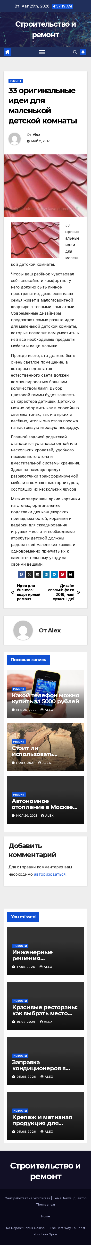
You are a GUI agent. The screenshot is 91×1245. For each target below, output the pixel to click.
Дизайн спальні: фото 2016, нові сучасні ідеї (61, 592)
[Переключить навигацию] (42, 52)
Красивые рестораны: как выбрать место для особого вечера (44, 1013)
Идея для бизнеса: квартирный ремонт (28, 592)
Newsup (69, 1198)
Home (45, 1216)
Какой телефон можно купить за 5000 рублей (45, 698)
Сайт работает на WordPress (28, 1198)
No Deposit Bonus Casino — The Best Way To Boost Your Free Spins (45, 1231)
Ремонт (15, 80)
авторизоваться (50, 874)
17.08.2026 (26, 967)
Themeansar (45, 1204)
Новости (20, 945)
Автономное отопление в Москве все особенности (42, 807)
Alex (36, 134)
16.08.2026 (26, 1022)
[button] (75, 52)
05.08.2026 (27, 1076)
